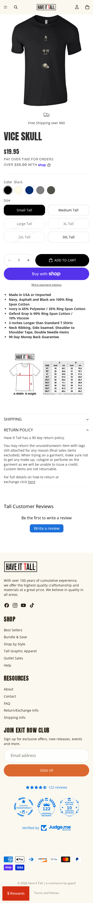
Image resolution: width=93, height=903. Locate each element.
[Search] (15, 7)
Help (7, 665)
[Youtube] (23, 605)
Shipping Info (14, 717)
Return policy (18, 430)
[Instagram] (15, 605)
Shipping (13, 419)
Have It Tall (35, 883)
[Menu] (5, 7)
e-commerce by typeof (61, 883)
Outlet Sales (13, 658)
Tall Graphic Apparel (20, 651)
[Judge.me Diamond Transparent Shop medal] (23, 806)
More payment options (46, 284)
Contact (10, 696)
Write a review (46, 528)
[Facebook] (7, 605)
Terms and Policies (46, 893)
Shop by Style (14, 644)
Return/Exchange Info (21, 710)
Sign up (46, 770)
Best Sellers (13, 630)
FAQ (7, 703)
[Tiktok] (32, 605)
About (8, 689)
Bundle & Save (15, 637)
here (31, 482)
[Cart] (87, 7)
